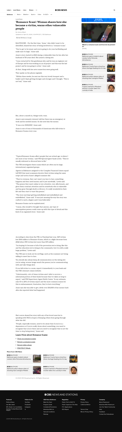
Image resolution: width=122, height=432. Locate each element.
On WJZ (45, 14)
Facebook (28, 404)
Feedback (102, 411)
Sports (33, 14)
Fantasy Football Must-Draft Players (14, 409)
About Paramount (104, 402)
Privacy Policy (85, 402)
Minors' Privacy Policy (87, 411)
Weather (25, 14)
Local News (16, 10)
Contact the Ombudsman (106, 414)
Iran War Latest (10, 404)
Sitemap (45, 414)
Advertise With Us (48, 409)
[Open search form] (114, 10)
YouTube (27, 402)
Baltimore (10, 14)
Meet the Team (47, 402)
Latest (9, 10)
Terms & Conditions (49, 411)
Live (24, 10)
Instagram (27, 407)
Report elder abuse (24, 345)
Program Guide (47, 404)
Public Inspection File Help (70, 404)
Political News (10, 402)
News (19, 14)
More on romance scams (26, 339)
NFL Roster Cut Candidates (14, 407)
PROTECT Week (24, 348)
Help (100, 409)
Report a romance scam (26, 342)
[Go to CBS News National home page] (61, 10)
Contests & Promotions (50, 407)
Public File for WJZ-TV (68, 402)
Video (39, 14)
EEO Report (65, 409)
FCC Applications (67, 407)
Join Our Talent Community (107, 407)
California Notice (85, 404)
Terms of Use (84, 409)
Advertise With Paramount (106, 404)
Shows (31, 10)
